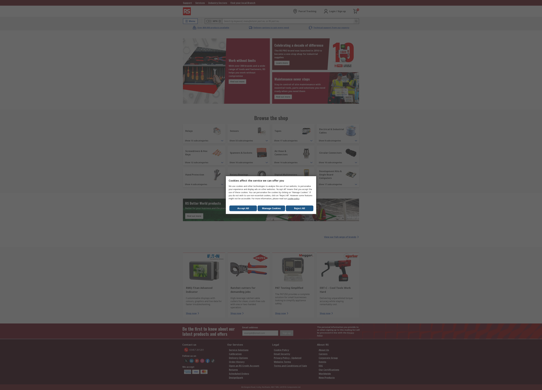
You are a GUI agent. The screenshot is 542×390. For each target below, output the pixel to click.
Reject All (299, 208)
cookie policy (293, 198)
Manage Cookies (271, 208)
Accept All (243, 208)
